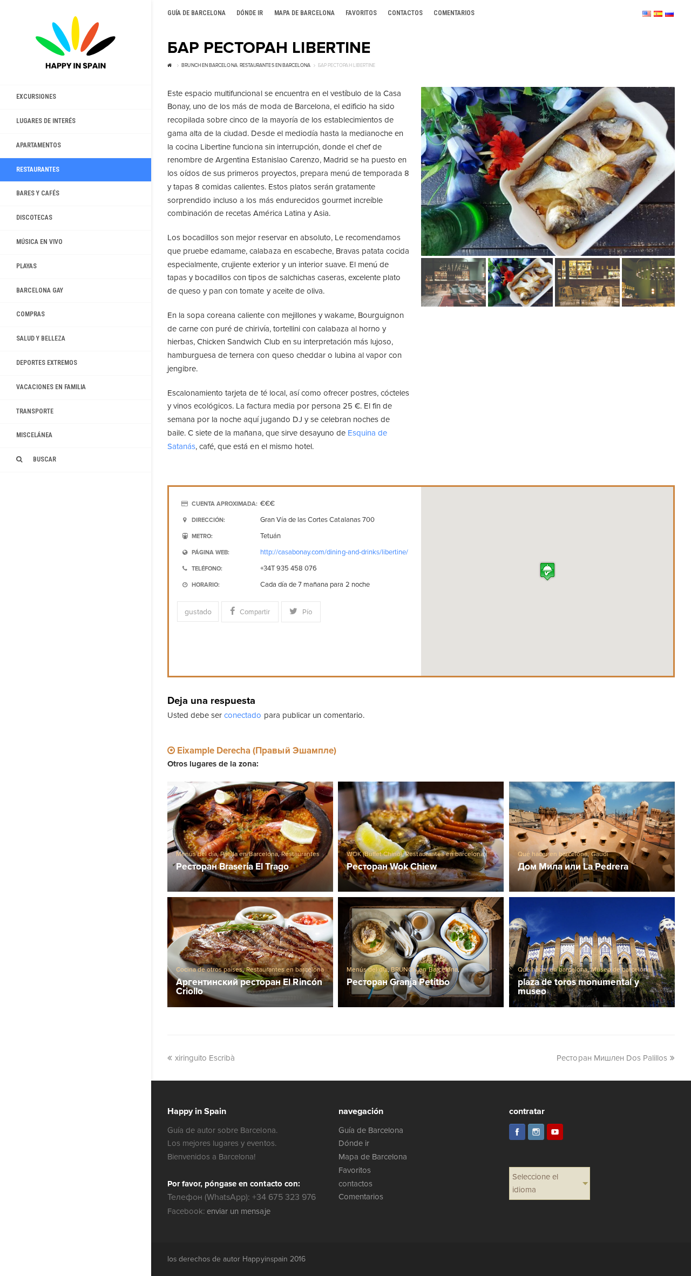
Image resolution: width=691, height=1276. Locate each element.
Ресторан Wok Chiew (392, 867)
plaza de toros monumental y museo (578, 987)
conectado (242, 715)
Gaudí (599, 854)
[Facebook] (517, 1132)
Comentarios (360, 1197)
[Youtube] (555, 1132)
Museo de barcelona (621, 970)
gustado (198, 611)
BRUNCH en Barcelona (424, 970)
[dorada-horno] (548, 171)
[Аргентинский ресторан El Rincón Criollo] (250, 952)
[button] (547, 571)
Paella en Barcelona (248, 854)
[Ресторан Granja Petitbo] (421, 952)
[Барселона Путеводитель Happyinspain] (75, 42)
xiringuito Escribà (205, 1058)
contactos (355, 1184)
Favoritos (354, 1170)
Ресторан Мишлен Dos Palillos (612, 1058)
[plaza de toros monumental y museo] (592, 952)
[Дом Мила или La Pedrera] (592, 837)
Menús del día (196, 854)
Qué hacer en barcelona (552, 854)
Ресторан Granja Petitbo (398, 983)
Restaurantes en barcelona (444, 854)
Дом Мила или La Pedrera (573, 867)
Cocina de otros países (209, 970)
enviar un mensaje (238, 1211)
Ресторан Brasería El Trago (232, 867)
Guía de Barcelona (370, 1130)
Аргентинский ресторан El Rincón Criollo (249, 987)
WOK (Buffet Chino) (374, 854)
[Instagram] (536, 1132)
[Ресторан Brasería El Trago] (250, 837)
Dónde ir (353, 1143)
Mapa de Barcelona (372, 1157)
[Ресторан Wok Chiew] (421, 837)
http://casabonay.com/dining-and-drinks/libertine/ (334, 552)
